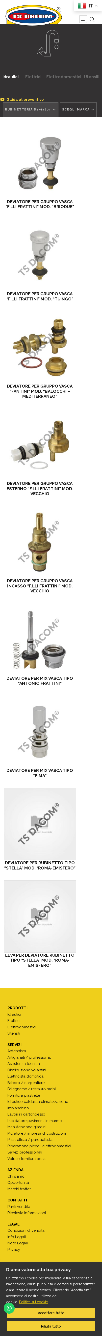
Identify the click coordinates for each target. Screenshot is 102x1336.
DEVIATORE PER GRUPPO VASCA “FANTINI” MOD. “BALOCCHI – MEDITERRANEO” (40, 391)
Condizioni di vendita (26, 1230)
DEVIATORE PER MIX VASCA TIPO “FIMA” (39, 773)
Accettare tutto (51, 1313)
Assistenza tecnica (23, 1063)
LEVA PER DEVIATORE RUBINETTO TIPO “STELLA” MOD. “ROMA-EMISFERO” (40, 960)
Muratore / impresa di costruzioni (36, 1133)
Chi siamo (16, 1176)
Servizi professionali (24, 1152)
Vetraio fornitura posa (26, 1158)
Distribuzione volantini (26, 1070)
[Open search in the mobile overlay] (92, 19)
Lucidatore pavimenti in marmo (34, 1121)
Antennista (16, 1051)
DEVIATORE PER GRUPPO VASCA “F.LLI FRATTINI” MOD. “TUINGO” (39, 296)
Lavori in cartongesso (26, 1114)
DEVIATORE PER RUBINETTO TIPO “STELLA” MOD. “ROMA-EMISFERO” (40, 865)
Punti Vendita (18, 1206)
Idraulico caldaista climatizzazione (37, 1101)
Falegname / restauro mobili (32, 1089)
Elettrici (33, 76)
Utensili (91, 76)
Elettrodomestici (63, 76)
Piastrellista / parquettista (29, 1139)
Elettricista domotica (25, 1076)
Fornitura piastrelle (23, 1095)
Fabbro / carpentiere (26, 1083)
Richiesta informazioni (26, 1213)
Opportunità (18, 1182)
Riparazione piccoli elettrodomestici (39, 1146)
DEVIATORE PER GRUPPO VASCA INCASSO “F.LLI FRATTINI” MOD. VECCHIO (40, 585)
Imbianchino (18, 1108)
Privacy (13, 1249)
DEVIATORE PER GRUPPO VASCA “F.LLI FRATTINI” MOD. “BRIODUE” (39, 204)
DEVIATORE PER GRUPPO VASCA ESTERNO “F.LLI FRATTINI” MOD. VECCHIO (40, 488)
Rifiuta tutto (51, 1326)
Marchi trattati (19, 1189)
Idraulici (10, 76)
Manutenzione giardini (26, 1127)
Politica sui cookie (33, 1302)
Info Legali (16, 1237)
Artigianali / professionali (29, 1057)
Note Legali (17, 1243)
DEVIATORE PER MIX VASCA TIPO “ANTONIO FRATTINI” (39, 681)
